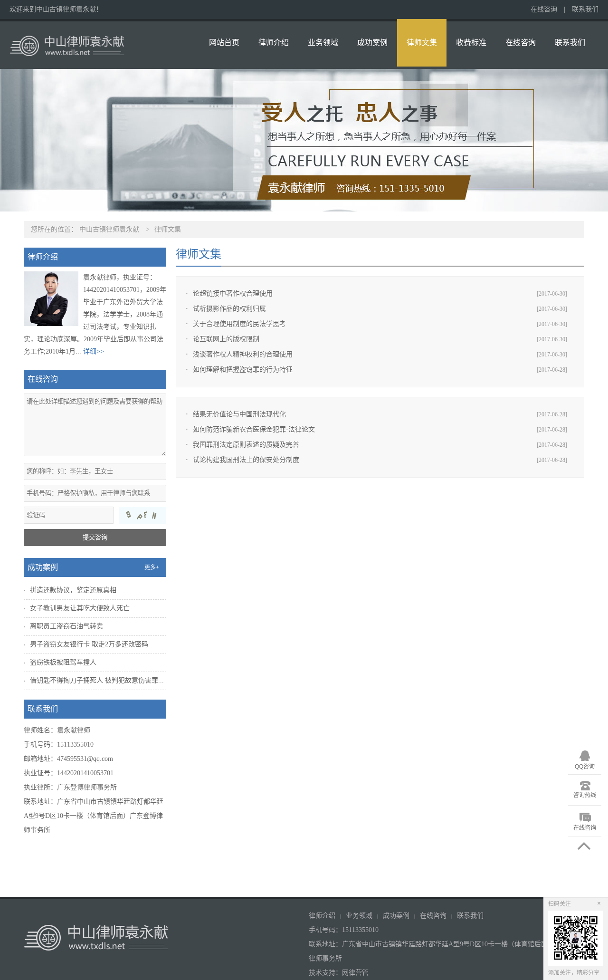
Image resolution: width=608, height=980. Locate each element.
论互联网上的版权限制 (226, 339)
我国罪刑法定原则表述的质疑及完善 (246, 444)
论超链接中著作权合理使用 (233, 293)
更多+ (151, 567)
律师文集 (422, 42)
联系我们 (585, 9)
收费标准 (471, 42)
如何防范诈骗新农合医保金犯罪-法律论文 (254, 429)
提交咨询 (95, 537)
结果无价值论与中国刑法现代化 (239, 414)
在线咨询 (544, 9)
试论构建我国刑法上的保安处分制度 (246, 459)
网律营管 (355, 972)
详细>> (93, 351)
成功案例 (372, 42)
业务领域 (323, 42)
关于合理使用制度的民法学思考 (239, 323)
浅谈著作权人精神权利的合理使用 (243, 354)
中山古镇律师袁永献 (109, 229)
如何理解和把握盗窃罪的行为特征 (243, 369)
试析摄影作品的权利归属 (229, 308)
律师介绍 (273, 42)
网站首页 (224, 42)
